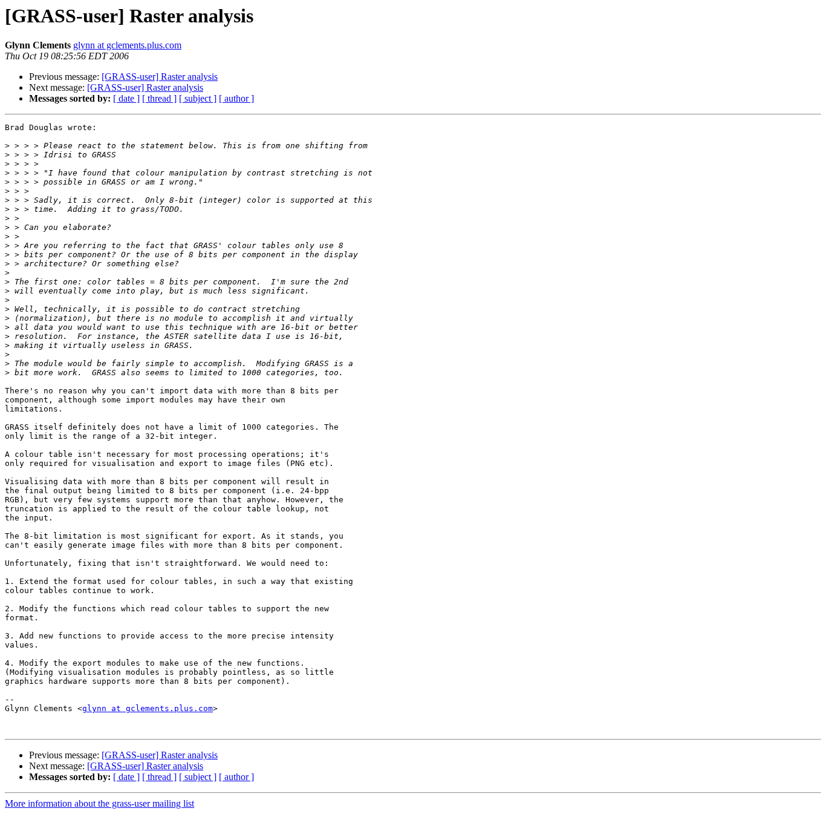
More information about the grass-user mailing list (99, 803)
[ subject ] (197, 98)
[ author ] (236, 98)
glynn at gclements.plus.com (127, 45)
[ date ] (126, 98)
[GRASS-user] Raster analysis (160, 76)
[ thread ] (159, 98)
